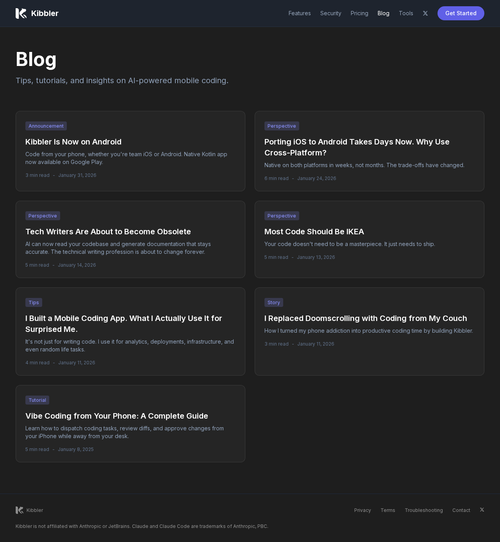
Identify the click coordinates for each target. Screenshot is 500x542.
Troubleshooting (424, 510)
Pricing (359, 13)
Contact (461, 510)
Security (330, 13)
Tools (406, 13)
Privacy (362, 510)
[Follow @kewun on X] (425, 13)
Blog (383, 13)
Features (300, 13)
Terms (387, 510)
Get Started (461, 13)
